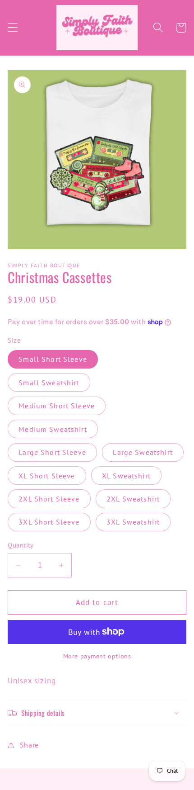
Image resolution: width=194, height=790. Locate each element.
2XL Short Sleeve (48, 498)
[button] (12, 27)
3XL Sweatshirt (133, 521)
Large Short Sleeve (52, 452)
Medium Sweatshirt (52, 429)
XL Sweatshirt (126, 475)
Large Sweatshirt (142, 452)
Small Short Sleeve (52, 359)
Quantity (21, 545)
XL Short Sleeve (46, 475)
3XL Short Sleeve (48, 521)
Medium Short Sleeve (56, 405)
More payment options (97, 656)
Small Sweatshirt (48, 382)
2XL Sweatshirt (133, 498)
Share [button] (29, 744)
